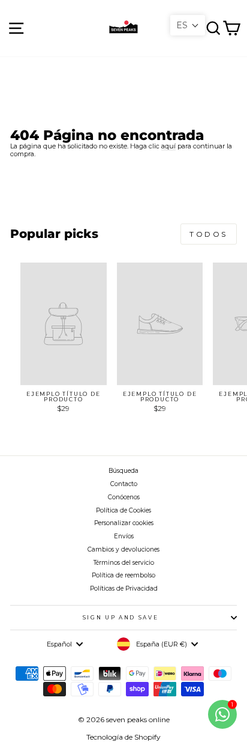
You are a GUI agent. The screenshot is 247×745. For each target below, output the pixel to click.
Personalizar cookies (123, 523)
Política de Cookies (123, 510)
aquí (168, 146)
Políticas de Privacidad (124, 588)
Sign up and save (120, 617)
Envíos (124, 536)
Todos (208, 234)
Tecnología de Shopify (123, 736)
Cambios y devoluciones (123, 549)
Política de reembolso (123, 575)
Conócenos (124, 497)
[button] (187, 25)
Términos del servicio (124, 563)
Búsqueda (123, 471)
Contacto (123, 484)
